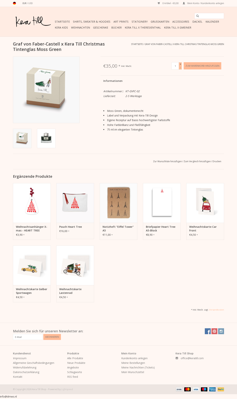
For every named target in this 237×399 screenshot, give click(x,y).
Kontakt (17, 376)
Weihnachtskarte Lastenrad (70, 291)
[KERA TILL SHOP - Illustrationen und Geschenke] (33, 21)
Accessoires (180, 21)
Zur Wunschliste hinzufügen (167, 161)
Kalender (212, 21)
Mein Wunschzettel (132, 372)
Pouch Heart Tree (70, 226)
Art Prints (121, 21)
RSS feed (72, 376)
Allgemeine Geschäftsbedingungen (33, 363)
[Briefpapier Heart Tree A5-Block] (162, 203)
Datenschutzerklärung (26, 372)
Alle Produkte (75, 358)
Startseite (62, 21)
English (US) (19, 3)
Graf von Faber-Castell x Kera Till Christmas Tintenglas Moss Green (184, 44)
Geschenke (100, 27)
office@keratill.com (192, 358)
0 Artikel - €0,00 (170, 3)
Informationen (113, 81)
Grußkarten (160, 21)
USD (30, 3)
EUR (25, 3)
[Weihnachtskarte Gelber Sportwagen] (32, 265)
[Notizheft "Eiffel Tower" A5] (118, 203)
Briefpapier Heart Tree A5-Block (160, 228)
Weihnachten (80, 27)
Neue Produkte (76, 363)
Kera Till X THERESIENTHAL (143, 27)
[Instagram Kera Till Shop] (221, 331)
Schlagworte (74, 372)
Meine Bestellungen (133, 363)
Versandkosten (216, 309)
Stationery (140, 21)
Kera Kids (61, 27)
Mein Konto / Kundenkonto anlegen (205, 3)
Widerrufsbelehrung (24, 367)
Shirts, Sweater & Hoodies (91, 21)
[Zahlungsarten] (179, 389)
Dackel (197, 21)
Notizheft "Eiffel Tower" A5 (118, 228)
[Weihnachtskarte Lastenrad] (75, 265)
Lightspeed (67, 389)
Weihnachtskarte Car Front (203, 228)
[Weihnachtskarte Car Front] (205, 203)
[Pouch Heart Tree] (75, 203)
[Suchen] (196, 16)
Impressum (19, 358)
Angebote (73, 367)
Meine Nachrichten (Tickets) (138, 367)
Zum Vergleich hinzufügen (197, 161)
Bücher (116, 27)
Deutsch (14, 3)
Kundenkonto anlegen (134, 358)
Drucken (217, 161)
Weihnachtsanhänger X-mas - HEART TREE (31, 228)
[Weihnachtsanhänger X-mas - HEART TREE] (32, 203)
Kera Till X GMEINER (177, 27)
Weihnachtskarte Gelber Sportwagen (31, 291)
